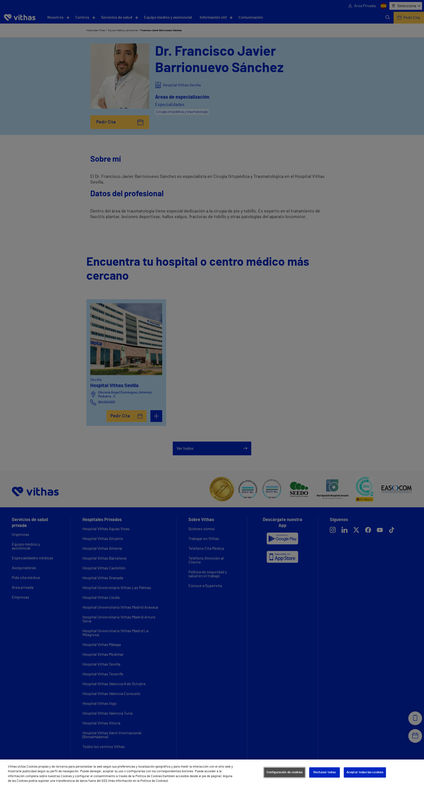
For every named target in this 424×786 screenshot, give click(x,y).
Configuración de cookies (284, 772)
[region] (212, 773)
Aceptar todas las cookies (364, 772)
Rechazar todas (324, 772)
